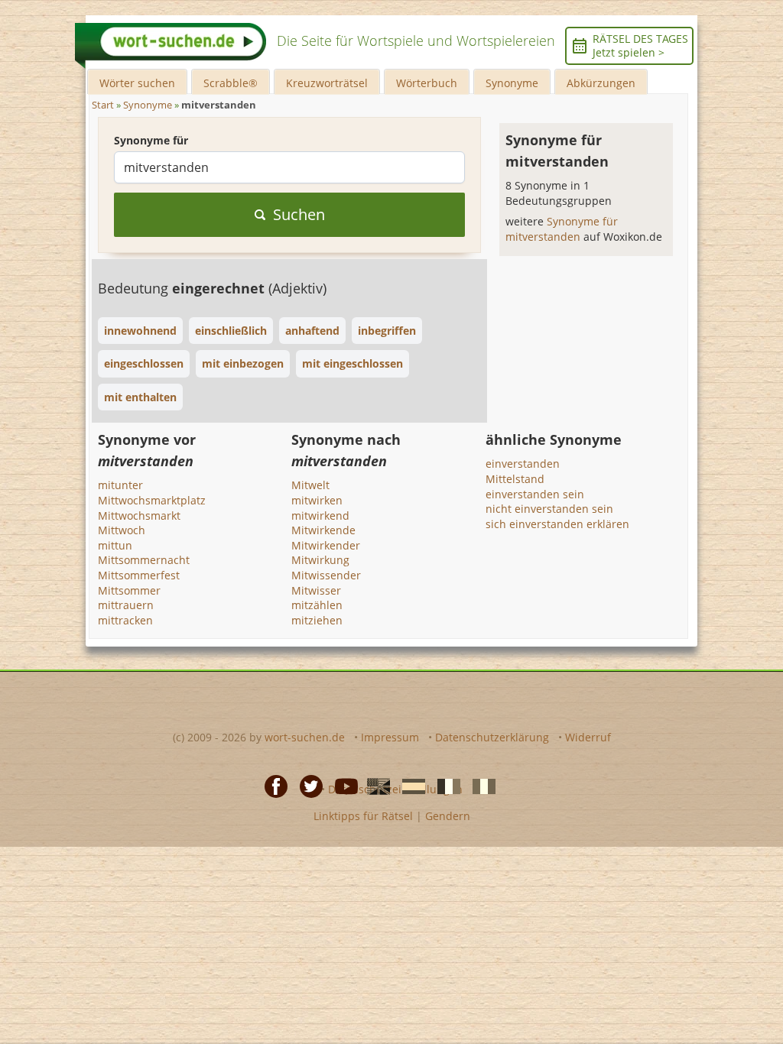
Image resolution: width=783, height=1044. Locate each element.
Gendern (447, 816)
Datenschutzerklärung (492, 737)
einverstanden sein (535, 494)
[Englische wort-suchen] (374, 785)
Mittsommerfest (139, 575)
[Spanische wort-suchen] (409, 785)
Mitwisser (316, 590)
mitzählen (317, 605)
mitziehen (317, 620)
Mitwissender (326, 575)
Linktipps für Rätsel (363, 816)
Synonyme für (151, 140)
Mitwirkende (323, 530)
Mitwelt (310, 485)
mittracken (125, 620)
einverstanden (523, 463)
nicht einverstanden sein (549, 508)
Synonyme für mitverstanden (561, 229)
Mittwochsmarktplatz (152, 500)
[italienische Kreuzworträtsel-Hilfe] (479, 785)
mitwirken (317, 500)
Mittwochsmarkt (139, 515)
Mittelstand (515, 479)
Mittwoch (121, 530)
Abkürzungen (601, 83)
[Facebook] (271, 785)
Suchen (299, 214)
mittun (115, 545)
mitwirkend (320, 515)
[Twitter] (307, 785)
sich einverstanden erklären (557, 524)
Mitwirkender (325, 545)
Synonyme (512, 83)
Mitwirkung (320, 560)
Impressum (390, 737)
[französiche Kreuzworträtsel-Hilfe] (444, 785)
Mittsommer (129, 590)
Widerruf (588, 737)
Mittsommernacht (144, 560)
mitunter (120, 485)
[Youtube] (342, 785)
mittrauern (126, 605)
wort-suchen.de (305, 737)
